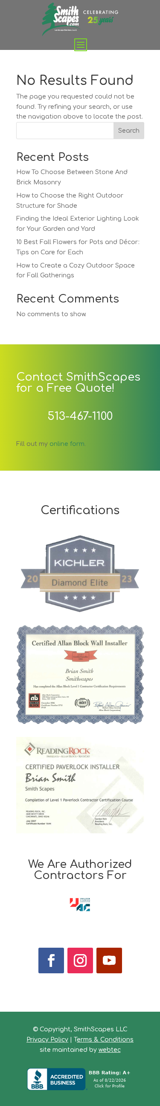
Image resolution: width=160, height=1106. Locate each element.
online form (66, 444)
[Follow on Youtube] (109, 960)
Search (129, 131)
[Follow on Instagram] (80, 960)
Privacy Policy (47, 1039)
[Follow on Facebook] (51, 960)
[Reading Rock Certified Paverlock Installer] (80, 831)
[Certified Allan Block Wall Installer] (80, 722)
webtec (110, 1050)
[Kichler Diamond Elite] (80, 610)
